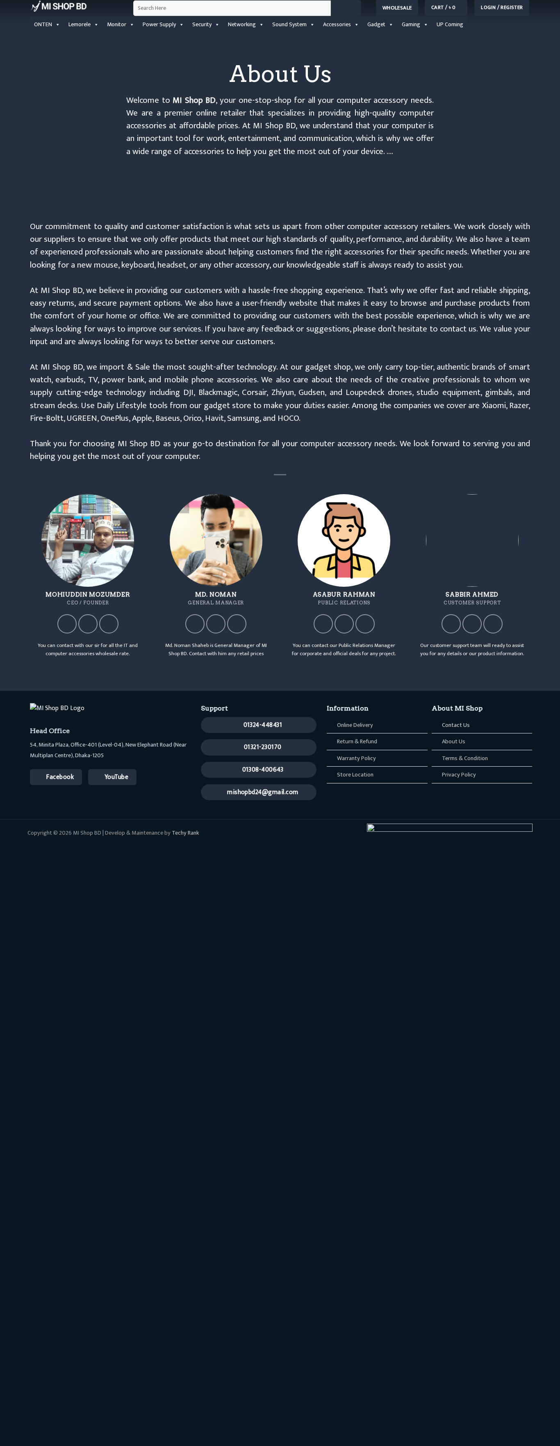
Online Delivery (355, 725)
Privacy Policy (459, 775)
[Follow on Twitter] (88, 623)
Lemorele (79, 24)
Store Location (355, 775)
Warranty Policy (356, 758)
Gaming (411, 24)
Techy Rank (185, 833)
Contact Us (456, 725)
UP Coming (450, 24)
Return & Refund (357, 742)
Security (202, 24)
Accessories (337, 24)
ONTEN (43, 24)
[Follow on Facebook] (67, 623)
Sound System (289, 24)
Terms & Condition (465, 758)
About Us (453, 742)
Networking (242, 24)
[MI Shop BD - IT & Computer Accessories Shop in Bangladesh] (75, 6)
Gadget (376, 24)
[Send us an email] (108, 623)
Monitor (116, 24)
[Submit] (346, 8)
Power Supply (159, 24)
